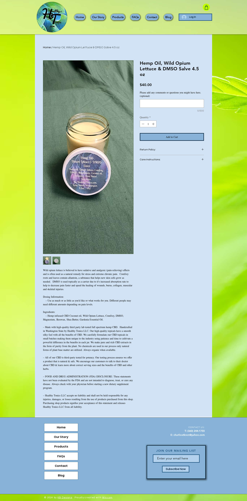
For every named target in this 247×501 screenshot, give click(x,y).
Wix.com (107, 497)
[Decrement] (142, 124)
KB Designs (65, 497)
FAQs (61, 456)
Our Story (61, 437)
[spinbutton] (148, 124)
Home (47, 47)
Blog (61, 475)
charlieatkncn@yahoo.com (189, 434)
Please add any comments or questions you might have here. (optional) (170, 94)
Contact (61, 466)
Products (61, 446)
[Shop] (206, 7)
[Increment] (153, 124)
